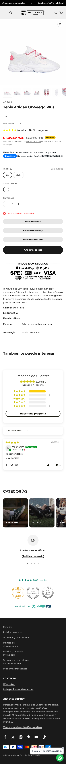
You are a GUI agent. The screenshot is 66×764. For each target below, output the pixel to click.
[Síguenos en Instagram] (21, 737)
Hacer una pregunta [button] (33, 413)
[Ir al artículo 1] (7, 92)
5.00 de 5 (41, 381)
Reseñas (7, 627)
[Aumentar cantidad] (18, 204)
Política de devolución (33, 239)
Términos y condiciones (16, 637)
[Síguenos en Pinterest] (29, 737)
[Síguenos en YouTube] (36, 737)
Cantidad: (8, 198)
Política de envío (12, 632)
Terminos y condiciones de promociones (16, 662)
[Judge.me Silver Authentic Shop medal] (33, 593)
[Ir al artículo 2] (17, 92)
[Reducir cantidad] (7, 204)
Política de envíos (33, 221)
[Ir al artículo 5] (46, 92)
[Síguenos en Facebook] (5, 737)
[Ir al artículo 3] (27, 92)
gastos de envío (33, 141)
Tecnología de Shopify (30, 755)
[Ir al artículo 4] (37, 92)
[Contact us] (60, 758)
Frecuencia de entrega (33, 230)
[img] (12, 442)
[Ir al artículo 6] (56, 92)
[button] (10, 130)
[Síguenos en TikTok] (44, 737)
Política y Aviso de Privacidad (13, 653)
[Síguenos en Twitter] (13, 737)
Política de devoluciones (10, 644)
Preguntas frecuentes (15, 668)
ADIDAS (7, 102)
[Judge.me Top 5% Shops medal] (48, 593)
